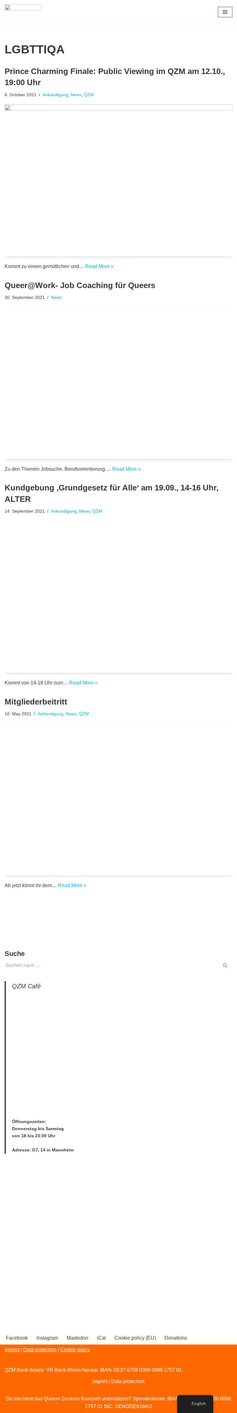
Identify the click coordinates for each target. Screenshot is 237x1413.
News (76, 94)
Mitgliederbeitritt (36, 701)
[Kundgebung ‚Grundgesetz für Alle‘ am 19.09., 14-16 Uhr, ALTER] (118, 597)
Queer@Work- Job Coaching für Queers (80, 285)
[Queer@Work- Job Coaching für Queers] (118, 383)
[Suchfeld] (225, 965)
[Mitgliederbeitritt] (118, 799)
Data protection (39, 1349)
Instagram (47, 1338)
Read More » (99, 266)
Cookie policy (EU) (135, 1338)
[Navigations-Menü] (225, 12)
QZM (89, 94)
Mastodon (77, 1338)
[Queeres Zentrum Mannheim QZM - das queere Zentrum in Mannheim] (23, 12)
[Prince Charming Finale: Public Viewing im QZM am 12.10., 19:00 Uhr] (118, 180)
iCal (101, 1338)
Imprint (12, 1349)
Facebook (17, 1338)
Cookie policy (75, 1349)
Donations (175, 1338)
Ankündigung (55, 94)
